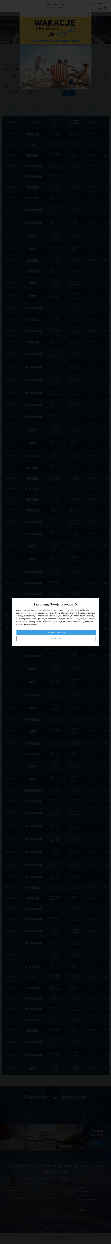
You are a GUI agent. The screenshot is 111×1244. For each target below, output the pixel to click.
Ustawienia (56, 639)
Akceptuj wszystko (56, 633)
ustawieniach (33, 625)
